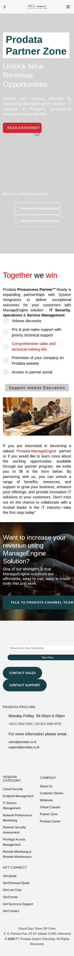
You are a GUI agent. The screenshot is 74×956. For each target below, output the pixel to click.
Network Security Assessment (14, 830)
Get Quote (10, 876)
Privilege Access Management (14, 842)
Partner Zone (48, 814)
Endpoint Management (18, 796)
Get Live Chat (12, 890)
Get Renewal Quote (16, 883)
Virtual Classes (50, 807)
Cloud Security (13, 789)
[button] (5, 6)
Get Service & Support (18, 904)
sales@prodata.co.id (22, 742)
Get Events (10, 897)
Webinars (46, 800)
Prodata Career (50, 821)
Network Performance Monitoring (17, 818)
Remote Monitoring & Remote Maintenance (17, 854)
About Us (46, 786)
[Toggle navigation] (59, 7)
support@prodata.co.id (24, 747)
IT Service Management (11, 805)
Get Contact (11, 911)
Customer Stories (51, 793)
